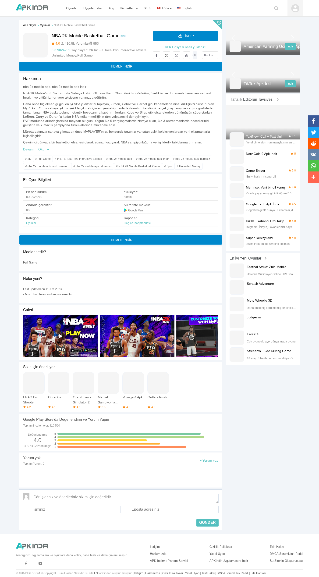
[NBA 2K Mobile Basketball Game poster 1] (213, 336)
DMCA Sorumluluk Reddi (286, 554)
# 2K (28, 158)
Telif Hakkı (277, 547)
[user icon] (295, 8)
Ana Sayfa (29, 25)
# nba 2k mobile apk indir (152, 158)
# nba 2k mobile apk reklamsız (92, 166)
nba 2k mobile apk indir (69, 87)
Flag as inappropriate (137, 223)
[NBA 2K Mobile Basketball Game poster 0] (137, 336)
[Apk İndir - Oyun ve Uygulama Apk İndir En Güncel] (34, 8)
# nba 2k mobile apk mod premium (47, 166)
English (186, 8)
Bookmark (210, 55)
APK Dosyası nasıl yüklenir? (185, 47)
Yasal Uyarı (217, 554)
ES (96, 573)
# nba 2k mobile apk (119, 158)
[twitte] (33, 563)
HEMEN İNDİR (121, 66)
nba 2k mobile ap (36, 87)
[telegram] (19, 563)
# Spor (168, 166)
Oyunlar (45, 25)
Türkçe (166, 8)
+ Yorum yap (209, 460)
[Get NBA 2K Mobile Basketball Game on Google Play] (133, 210)
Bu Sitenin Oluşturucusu (286, 561)
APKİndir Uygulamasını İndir (228, 561)
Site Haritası (258, 573)
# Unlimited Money (189, 166)
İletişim (155, 547)
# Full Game (43, 158)
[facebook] (26, 563)
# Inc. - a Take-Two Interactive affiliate (78, 158)
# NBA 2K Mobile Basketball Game (138, 166)
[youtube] (40, 563)
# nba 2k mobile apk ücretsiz (191, 158)
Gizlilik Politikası (220, 547)
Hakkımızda (158, 554)
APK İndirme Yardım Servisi (169, 561)
